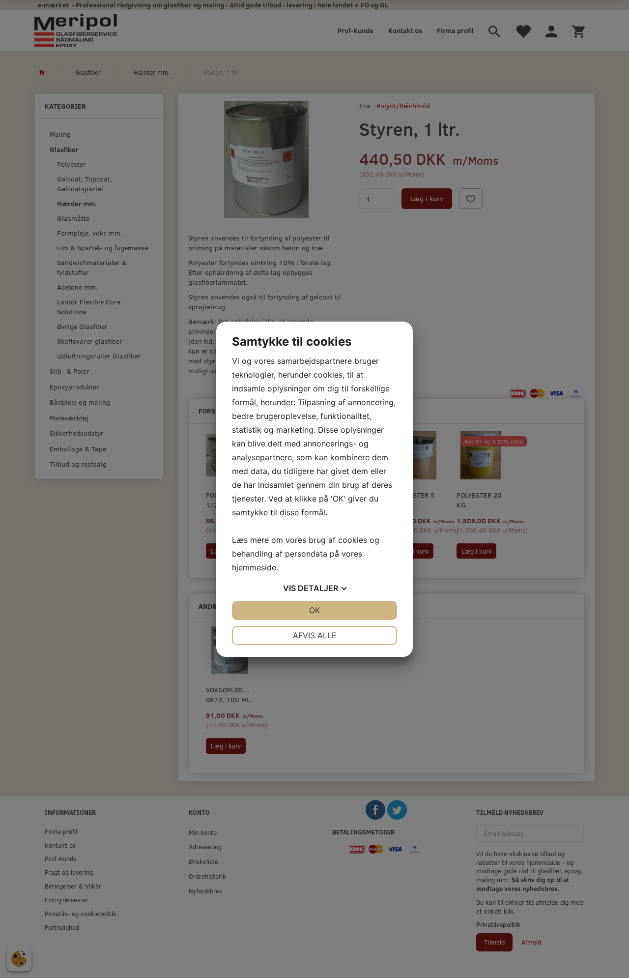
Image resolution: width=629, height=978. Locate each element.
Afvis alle (315, 635)
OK (314, 610)
